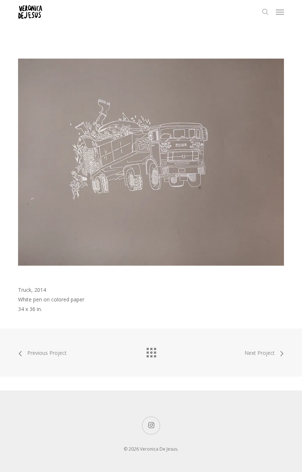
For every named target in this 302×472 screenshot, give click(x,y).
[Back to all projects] (151, 350)
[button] (280, 11)
